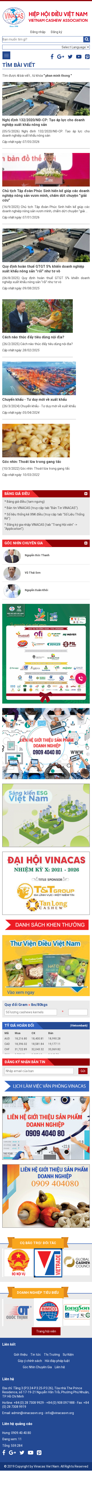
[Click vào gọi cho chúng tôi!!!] (80, 678)
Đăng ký (56, 32)
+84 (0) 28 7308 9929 (29, 1402)
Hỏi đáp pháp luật (57, 1361)
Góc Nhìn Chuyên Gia (37, 1367)
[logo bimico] (44, 1312)
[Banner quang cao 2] (46, 1196)
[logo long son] (74, 1312)
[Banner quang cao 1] (46, 1128)
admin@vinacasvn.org (27, 1413)
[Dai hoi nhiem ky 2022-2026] (46, 883)
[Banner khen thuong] (46, 924)
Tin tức (35, 1354)
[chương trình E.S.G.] (46, 815)
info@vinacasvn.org (60, 1413)
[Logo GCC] (74, 1263)
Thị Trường (52, 1354)
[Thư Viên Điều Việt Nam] (46, 965)
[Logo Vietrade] (44, 1263)
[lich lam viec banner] (46, 1086)
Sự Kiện (68, 1354)
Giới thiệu (20, 1354)
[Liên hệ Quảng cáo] (46, 743)
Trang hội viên (46, 1331)
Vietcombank (79, 1025)
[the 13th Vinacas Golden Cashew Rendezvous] (46, 654)
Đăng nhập (38, 32)
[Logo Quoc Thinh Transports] (15, 1312)
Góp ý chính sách (30, 1361)
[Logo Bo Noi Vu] (15, 1263)
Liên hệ (60, 1367)
